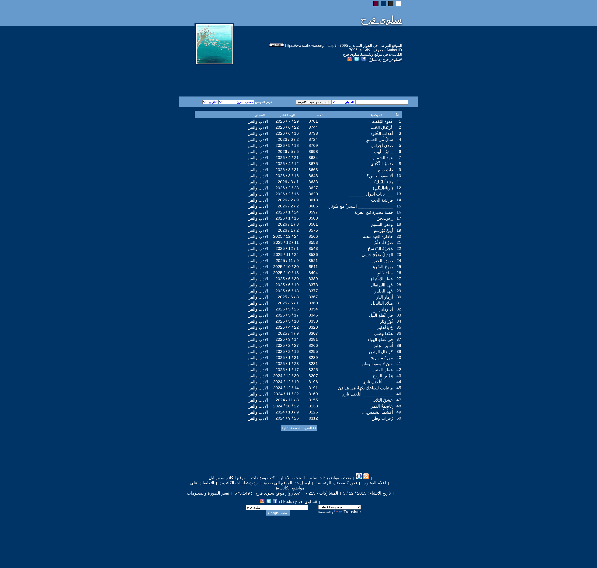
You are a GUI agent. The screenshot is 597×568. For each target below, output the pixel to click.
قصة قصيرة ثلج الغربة (373, 212)
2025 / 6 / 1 (288, 303)
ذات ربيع (385, 170)
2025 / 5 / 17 (287, 315)
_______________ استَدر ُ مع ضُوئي (360, 206)
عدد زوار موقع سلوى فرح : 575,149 (267, 493)
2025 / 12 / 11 (286, 242)
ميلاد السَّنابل (382, 303)
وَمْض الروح (383, 376)
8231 (313, 363)
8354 (313, 309)
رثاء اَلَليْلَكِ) (383, 182)
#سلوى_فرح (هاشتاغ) (385, 60)
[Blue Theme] (383, 3)
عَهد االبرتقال (382, 285)
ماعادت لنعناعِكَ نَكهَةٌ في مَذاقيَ (365, 388)
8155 (313, 400)
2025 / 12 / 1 (287, 248)
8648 (313, 175)
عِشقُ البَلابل (382, 400)
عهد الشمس (382, 157)
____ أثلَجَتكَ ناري (377, 382)
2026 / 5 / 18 (287, 145)
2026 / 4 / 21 (287, 157)
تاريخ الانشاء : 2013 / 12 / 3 (367, 493)
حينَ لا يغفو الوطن (377, 363)
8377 (313, 291)
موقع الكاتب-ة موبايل (227, 477)
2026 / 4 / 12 (287, 163)
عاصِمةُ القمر (382, 406)
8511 (313, 266)
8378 (313, 284)
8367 (313, 297)
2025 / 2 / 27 (287, 345)
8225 (313, 369)
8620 (313, 194)
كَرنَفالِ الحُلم (382, 127)
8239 (313, 357)
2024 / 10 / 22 (286, 406)
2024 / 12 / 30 (286, 375)
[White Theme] (398, 3)
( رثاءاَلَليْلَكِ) (383, 188)
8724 (313, 139)
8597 (313, 212)
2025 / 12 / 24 (286, 236)
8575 (313, 230)
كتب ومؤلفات (262, 477)
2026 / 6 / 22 (287, 127)
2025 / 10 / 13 (286, 272)
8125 (313, 412)
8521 (313, 260)
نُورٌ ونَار (386, 321)
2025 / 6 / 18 (287, 291)
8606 (313, 206)
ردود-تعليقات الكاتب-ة (238, 483)
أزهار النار (384, 297)
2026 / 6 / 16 (287, 133)
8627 (313, 188)
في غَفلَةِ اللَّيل (381, 315)
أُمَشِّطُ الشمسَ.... (377, 412)
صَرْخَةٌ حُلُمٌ (383, 242)
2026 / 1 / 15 (287, 218)
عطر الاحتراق (381, 279)
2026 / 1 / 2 (288, 230)
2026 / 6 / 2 (288, 139)
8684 (313, 157)
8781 (313, 121)
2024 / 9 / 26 (287, 418)
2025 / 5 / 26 (287, 309)
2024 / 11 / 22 (286, 394)
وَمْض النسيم (382, 224)
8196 (313, 381)
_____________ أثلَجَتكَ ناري (367, 394)
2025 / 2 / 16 (287, 351)
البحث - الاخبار (292, 477)
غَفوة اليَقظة (382, 121)
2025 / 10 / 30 (286, 266)
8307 (313, 333)
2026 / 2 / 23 (287, 188)
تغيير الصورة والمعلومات (208, 493)
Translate (352, 511)
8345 (313, 315)
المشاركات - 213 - (321, 493)
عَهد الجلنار (383, 291)
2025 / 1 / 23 (287, 363)
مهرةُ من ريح (381, 357)
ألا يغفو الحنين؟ (380, 176)
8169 (313, 394)
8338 (313, 321)
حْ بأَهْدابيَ (384, 327)
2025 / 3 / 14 (287, 339)
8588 (313, 218)
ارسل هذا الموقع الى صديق (286, 483)
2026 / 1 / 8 (288, 224)
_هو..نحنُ (385, 218)
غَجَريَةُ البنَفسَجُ (380, 248)
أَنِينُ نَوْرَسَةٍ (383, 230)
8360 (313, 303)
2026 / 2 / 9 (288, 200)
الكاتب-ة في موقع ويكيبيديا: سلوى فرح (372, 54)
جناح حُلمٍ (385, 273)
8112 (313, 418)
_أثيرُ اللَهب (383, 151)
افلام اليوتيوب (373, 483)
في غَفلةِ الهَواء (380, 339)
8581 (313, 224)
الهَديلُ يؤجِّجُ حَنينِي (377, 254)
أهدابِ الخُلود (382, 133)
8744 (313, 127)
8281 (313, 339)
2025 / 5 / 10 (287, 321)
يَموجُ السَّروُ (383, 267)
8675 (313, 163)
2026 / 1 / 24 (287, 212)
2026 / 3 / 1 (288, 181)
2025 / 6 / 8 (288, 297)
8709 (313, 145)
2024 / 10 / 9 (287, 412)
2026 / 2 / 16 (287, 194)
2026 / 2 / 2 (288, 206)
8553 (313, 242)
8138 (313, 406)
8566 (313, 236)
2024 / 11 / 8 (287, 400)
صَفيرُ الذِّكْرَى (382, 164)
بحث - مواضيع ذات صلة (330, 477)
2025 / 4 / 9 (288, 333)
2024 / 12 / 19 (286, 381)
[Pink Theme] (375, 3)
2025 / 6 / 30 (287, 278)
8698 (313, 151)
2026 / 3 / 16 (287, 175)
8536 (313, 254)
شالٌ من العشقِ (379, 139)
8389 (313, 278)
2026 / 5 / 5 (288, 151)
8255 (313, 351)
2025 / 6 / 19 (287, 284)
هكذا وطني (383, 333)
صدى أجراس (382, 145)
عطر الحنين (383, 370)
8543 (313, 248)
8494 (313, 272)
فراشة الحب (382, 200)
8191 (313, 388)
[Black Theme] (390, 3)
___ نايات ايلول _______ (371, 194)
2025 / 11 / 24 (286, 254)
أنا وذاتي (385, 309)
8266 (313, 345)
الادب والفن (258, 121)
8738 (313, 133)
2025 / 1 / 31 (287, 357)
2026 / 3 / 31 (287, 169)
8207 (313, 375)
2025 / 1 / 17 (287, 369)
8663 (313, 169)
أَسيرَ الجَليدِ (383, 345)
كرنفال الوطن (381, 351)
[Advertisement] (242, 80)
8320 (313, 327)
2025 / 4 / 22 (287, 327)
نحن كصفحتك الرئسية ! (335, 483)
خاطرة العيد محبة (378, 236)
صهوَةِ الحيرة (382, 260)
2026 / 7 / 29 (287, 121)
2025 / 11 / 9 (287, 260)
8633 (313, 181)
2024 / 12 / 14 (286, 388)
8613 (313, 200)
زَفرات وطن (382, 418)
